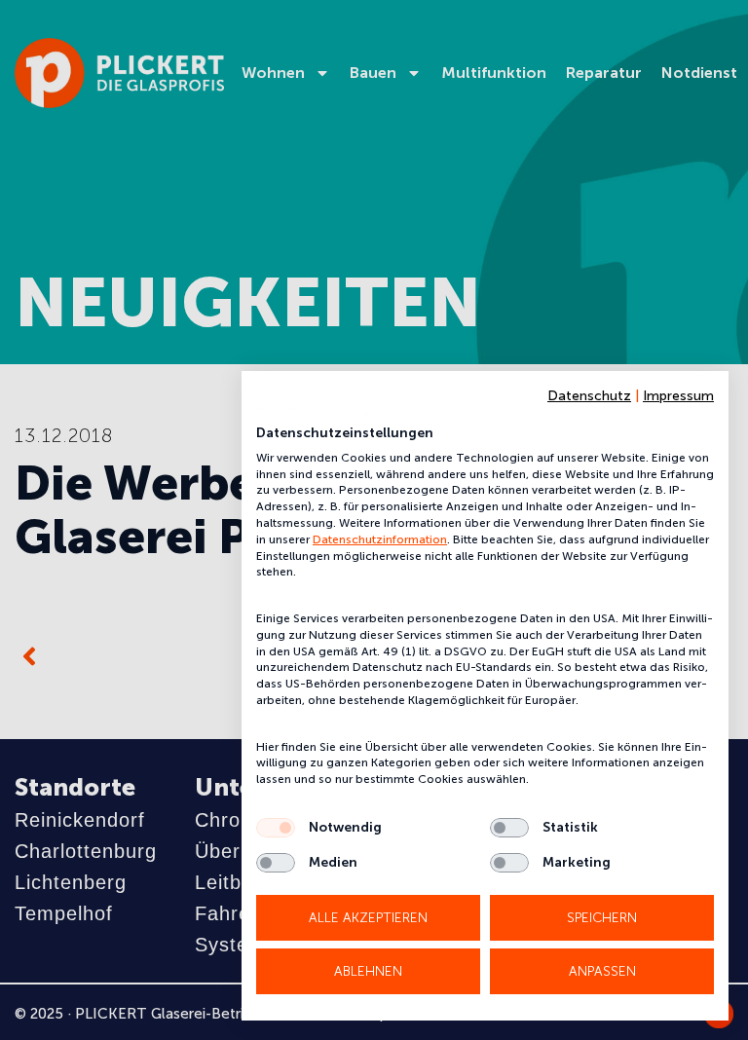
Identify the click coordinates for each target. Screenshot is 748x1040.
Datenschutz (589, 396)
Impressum (678, 396)
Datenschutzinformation (380, 539)
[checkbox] (275, 827)
